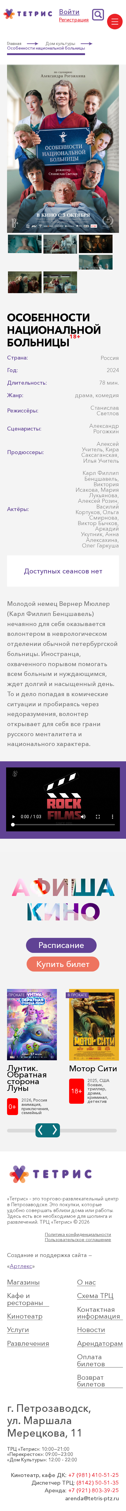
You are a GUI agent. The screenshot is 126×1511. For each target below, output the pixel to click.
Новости (91, 1330)
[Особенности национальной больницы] (63, 231)
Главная (14, 44)
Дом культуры (60, 44)
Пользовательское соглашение (78, 1239)
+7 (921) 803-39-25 (93, 1490)
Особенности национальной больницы (46, 48)
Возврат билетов (91, 1381)
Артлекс (21, 1266)
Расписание (61, 945)
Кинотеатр (25, 1316)
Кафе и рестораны (25, 1299)
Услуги (18, 1330)
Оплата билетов (91, 1360)
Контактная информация (98, 1313)
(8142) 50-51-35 (97, 1482)
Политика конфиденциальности (78, 1234)
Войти (69, 11)
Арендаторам (100, 1343)
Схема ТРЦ (95, 1296)
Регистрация (74, 20)
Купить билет (63, 964)
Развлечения (28, 1343)
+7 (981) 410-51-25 (93, 1475)
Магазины (23, 1282)
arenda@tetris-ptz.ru (92, 1498)
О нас (86, 1282)
